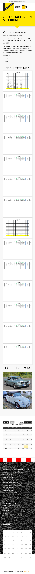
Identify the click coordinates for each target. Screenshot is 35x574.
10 (23, 387)
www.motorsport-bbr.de (10, 493)
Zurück (7, 380)
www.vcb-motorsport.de (10, 480)
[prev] (4, 422)
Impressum (6, 510)
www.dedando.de (8, 487)
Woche (26, 422)
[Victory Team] (14, 7)
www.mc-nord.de (8, 477)
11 (25, 387)
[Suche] (25, 7)
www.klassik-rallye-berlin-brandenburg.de (16, 469)
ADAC (5, 467)
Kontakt (5, 508)
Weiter (28, 380)
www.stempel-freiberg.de (10, 482)
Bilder (6, 61)
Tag (31, 422)
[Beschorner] (30, 389)
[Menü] (29, 7)
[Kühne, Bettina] (30, 408)
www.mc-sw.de (7, 474)
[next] (7, 422)
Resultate (7, 59)
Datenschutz (7, 513)
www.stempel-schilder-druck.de (13, 485)
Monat (21, 422)
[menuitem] (25, 7)
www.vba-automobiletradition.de (13, 472)
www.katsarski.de (8, 490)
